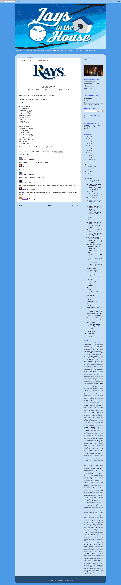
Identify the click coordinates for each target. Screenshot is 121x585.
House (85, 442)
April (88, 178)
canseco (90, 395)
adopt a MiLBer (95, 359)
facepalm (85, 419)
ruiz (89, 520)
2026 (87, 136)
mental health (99, 465)
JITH (85, 448)
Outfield (85, 490)
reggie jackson (99, 510)
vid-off (90, 563)
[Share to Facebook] (60, 152)
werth (93, 566)
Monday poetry (90, 285)
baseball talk (93, 379)
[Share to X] (58, 152)
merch (85, 467)
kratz (101, 452)
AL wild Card (87, 361)
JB (98, 447)
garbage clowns (88, 432)
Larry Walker (86, 455)
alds (95, 361)
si (88, 532)
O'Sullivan (93, 482)
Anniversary (93, 364)
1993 (89, 351)
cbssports (88, 397)
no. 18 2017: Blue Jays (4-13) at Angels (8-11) (93, 213)
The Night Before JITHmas (91, 127)
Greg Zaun (100, 435)
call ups (89, 393)
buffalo (99, 390)
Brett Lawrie (89, 390)
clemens (101, 400)
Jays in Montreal (93, 447)
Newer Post (23, 205)
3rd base (85, 357)
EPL (95, 417)
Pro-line (95, 504)
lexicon (86, 457)
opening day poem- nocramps (92, 125)
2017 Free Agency (95, 351)
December (90, 159)
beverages (93, 381)
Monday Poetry (90, 210)
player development (88, 499)
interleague (92, 445)
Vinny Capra (95, 563)
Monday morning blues (89, 473)
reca (84, 510)
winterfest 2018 (92, 568)
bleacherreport (93, 383)
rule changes (94, 520)
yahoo (91, 572)
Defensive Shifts (99, 410)
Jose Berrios (97, 448)
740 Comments (44, 151)
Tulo (99, 560)
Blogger (70, 580)
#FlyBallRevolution (99, 344)
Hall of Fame (94, 436)
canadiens (86, 395)
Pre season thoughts (97, 502)
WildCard (97, 566)
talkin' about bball (99, 542)
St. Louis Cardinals (93, 537)
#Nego (101, 347)
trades (85, 558)
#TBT (94, 349)
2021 (87, 148)
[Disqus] (49, 178)
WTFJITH (86, 572)
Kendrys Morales (92, 452)
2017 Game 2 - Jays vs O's (94, 311)
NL (89, 480)
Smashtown (94, 534)
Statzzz (86, 541)
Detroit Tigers (95, 412)
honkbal (95, 440)
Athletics (91, 368)
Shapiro (85, 532)
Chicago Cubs (87, 398)
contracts (90, 407)
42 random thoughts (92, 357)
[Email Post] (51, 151)
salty (85, 524)
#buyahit (101, 342)
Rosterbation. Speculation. (93, 519)
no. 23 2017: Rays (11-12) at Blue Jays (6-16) (93, 188)
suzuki (85, 542)
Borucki (92, 388)
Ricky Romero (87, 514)
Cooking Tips (87, 100)
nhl (88, 480)
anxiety (85, 366)
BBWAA (85, 381)
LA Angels (90, 453)
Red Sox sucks (90, 510)
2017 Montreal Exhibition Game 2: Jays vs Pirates (93, 325)
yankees (95, 572)
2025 (87, 139)
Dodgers (98, 414)
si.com (91, 532)
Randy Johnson (99, 507)
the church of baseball (97, 547)
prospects (90, 505)
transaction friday (91, 558)
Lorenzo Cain (86, 458)
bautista (101, 379)
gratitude (94, 435)
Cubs (89, 408)
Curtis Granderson (95, 408)
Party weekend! (90, 220)
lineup (90, 457)
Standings (86, 119)
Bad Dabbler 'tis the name (96, 369)
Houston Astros (98, 442)
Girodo (101, 432)
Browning (95, 390)
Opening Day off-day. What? (94, 317)
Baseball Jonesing (98, 374)
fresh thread (100, 424)
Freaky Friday (90, 191)
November (90, 162)
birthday (101, 381)
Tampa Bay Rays (89, 544)
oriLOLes (100, 489)
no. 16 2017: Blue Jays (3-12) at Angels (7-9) (93, 222)
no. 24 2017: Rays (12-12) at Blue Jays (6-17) (93, 184)
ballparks (85, 371)
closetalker (92, 403)
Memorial (85, 465)
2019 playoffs (92, 356)
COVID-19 (96, 407)
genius (94, 432)
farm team (96, 419)
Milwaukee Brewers (89, 468)
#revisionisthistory (87, 349)
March (89, 329)
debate (88, 410)
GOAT (85, 433)
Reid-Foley (86, 512)
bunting (88, 392)
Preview (91, 504)
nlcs (92, 480)
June (88, 173)
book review (86, 388)
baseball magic (95, 376)
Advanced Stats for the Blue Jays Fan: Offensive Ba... (94, 314)
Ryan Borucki (90, 522)
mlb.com (86, 472)
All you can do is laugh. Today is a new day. (92, 238)
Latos (91, 455)
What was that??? (91, 197)
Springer (99, 535)
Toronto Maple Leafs (97, 555)
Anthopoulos (100, 364)
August (89, 169)
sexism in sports (91, 530)
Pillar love (100, 495)
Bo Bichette (93, 386)
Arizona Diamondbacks (93, 366)
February (89, 331)
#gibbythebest (87, 346)
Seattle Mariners (88, 529)
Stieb (90, 540)
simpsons (95, 532)
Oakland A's (99, 482)
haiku (90, 436)
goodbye (96, 433)
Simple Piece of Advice (92, 262)
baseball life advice (88, 376)
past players (93, 492)
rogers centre (99, 517)
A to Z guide (100, 357)
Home (49, 205)
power (101, 500)
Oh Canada (87, 487)
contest (85, 407)
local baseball (100, 457)
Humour (86, 443)
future (96, 425)
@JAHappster (87, 342)
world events (92, 570)
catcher (94, 395)
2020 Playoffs (99, 356)
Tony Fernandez (99, 551)
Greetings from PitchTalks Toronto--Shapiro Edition (94, 226)
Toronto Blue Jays (93, 553)
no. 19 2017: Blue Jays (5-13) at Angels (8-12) (93, 207)
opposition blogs (88, 489)
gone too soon (90, 433)
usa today (97, 561)
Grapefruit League (88, 435)
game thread (26, 154)
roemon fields (90, 517)
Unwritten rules (91, 561)
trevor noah (100, 558)
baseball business (88, 373)
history (90, 438)
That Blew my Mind (91, 301)
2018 (87, 155)
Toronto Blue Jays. (88, 555)
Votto (91, 565)
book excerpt (99, 386)
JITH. (93, 448)
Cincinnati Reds (88, 400)
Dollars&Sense (88, 415)
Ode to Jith (96, 483)
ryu (94, 522)
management (96, 460)
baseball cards (99, 373)
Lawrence (95, 455)
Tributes (85, 560)
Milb (102, 467)
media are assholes (93, 463)
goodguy (101, 433)
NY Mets (98, 480)
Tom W (91, 551)
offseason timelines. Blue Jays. (95, 485)
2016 (87, 336)
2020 (87, 150)
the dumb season (88, 549)
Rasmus (98, 509)
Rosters (86, 117)
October (89, 164)
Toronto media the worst (89, 556)
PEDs (85, 494)
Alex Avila (98, 361)
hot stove (100, 440)
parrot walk (96, 490)
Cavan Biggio (99, 395)
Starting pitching (96, 539)
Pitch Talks (86, 497)
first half (86, 422)
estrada (98, 417)
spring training (92, 535)
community (99, 405)
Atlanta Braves (98, 368)
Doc (95, 414)
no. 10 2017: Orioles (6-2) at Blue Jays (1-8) (94, 259)
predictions (86, 504)
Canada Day (99, 393)
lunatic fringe (92, 458)
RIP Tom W (87, 60)
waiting (94, 565)
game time (100, 430)
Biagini (97, 381)
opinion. (101, 487)
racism (94, 505)
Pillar (96, 495)
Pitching (91, 497)
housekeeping (90, 442)
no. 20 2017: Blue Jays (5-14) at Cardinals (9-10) (93, 200)
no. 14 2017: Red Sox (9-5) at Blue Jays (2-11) (94, 234)
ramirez (93, 507)
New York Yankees (93, 479)
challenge (94, 397)
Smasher (86, 128)
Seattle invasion (98, 527)
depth (90, 412)
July (88, 171)
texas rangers (88, 548)
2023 (87, 143)
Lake (101, 453)
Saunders (97, 525)
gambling (101, 425)
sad (96, 522)
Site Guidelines (88, 98)
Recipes (86, 102)
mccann (95, 462)
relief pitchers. (92, 512)
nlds (95, 480)
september (96, 529)
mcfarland (100, 462)
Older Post (75, 205)
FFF (98, 420)
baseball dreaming (88, 374)
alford (87, 362)
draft (99, 415)
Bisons (85, 383)
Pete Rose (94, 494)
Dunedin (90, 417)
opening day (94, 487)
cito (96, 400)
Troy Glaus (94, 560)
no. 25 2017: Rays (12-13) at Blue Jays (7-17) (93, 181)
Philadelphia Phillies (89, 495)
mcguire (85, 463)
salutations (88, 524)
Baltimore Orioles (96, 371)
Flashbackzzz (87, 424)
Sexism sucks (99, 530)
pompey (98, 500)
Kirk (98, 452)
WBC (90, 567)
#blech (94, 342)
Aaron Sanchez (87, 359)
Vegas (101, 561)
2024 (87, 141)
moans (101, 472)
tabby (88, 542)
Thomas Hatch (99, 549)
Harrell (99, 436)
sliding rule (86, 534)
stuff (97, 540)
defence (92, 410)
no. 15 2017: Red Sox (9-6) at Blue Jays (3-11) (94, 230)
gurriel (88, 436)
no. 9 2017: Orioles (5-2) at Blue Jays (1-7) (94, 265)
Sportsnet (86, 535)
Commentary (92, 405)
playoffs (86, 500)
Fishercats (90, 422)
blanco (88, 383)
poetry (94, 500)
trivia (89, 560)
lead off (99, 455)
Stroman (94, 541)
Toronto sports (98, 556)
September (90, 166)
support (101, 540)
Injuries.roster (86, 445)
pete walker (100, 494)
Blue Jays (99, 383)
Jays (87, 447)
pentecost (89, 494)
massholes (90, 462)
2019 (87, 153)
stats (101, 539)
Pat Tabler (100, 492)
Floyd (92, 424)
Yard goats (88, 573)
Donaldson (94, 415)
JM (84, 130)
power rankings (88, 502)
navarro (94, 477)
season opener (90, 527)
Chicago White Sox (97, 398)
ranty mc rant (93, 509)
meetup (101, 463)
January (89, 333)
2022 (87, 146)
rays (102, 509)
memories (91, 465)
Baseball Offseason (93, 378)
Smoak (101, 534)
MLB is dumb (99, 470)
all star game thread (94, 363)
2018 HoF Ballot (94, 354)
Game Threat (93, 430)
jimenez (101, 447)
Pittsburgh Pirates (98, 497)
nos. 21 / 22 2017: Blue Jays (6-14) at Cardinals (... (94, 194)
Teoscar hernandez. (98, 546)
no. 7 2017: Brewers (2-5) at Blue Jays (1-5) (94, 278)
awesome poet (87, 369)
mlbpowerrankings (93, 472)
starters (90, 539)
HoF (97, 438)
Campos (93, 393)
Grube (85, 436)
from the (86, 425)
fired (102, 420)
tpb (102, 556)
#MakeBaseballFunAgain (90, 347)
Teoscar (91, 546)
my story (92, 475)
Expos (101, 417)
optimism (95, 489)
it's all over (98, 445)
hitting (94, 438)
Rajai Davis (88, 507)
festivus (95, 420)
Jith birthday (89, 448)
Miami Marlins (91, 467)
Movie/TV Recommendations (92, 104)
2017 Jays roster (94, 353)
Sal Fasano (100, 522)
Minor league (90, 470)
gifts (98, 432)
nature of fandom (88, 477)
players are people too (97, 499)
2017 (87, 157)
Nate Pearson (99, 475)
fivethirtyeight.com (98, 422)
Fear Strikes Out (89, 420)
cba (84, 397)
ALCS (91, 361)
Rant (89, 509)
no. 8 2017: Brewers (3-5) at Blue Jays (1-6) (94, 271)
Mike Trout (97, 467)
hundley (101, 443)
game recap (89, 428)
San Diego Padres (95, 524)
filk (99, 420)
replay (96, 512)
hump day (93, 443)
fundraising (91, 425)
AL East (100, 359)
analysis (88, 364)
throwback (86, 551)
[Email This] (55, 152)
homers (91, 440)
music (87, 475)
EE (93, 417)
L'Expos (85, 453)
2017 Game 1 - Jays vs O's (94, 319)
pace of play (90, 490)
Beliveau (89, 381)
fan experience (91, 419)
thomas (93, 549)
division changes (90, 414)
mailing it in (89, 460)
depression (86, 412)
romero (85, 519)
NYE (89, 482)
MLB (95, 470)
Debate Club (89, 203)
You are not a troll (91, 268)
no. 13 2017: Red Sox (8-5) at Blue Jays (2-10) (94, 241)
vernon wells (86, 563)
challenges (100, 397)
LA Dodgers (96, 453)
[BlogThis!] (56, 152)
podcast (90, 500)
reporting (100, 512)
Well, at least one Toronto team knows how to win (93, 245)
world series (99, 570)
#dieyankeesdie (87, 344)
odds (91, 483)
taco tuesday (92, 542)
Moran (97, 473)
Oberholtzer (86, 483)
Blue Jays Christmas (88, 385)
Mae (97, 458)
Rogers (94, 517)
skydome (100, 532)
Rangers (85, 509)
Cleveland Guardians (90, 402)
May (88, 176)
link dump (94, 457)
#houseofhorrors (99, 346)
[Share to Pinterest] (62, 152)
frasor (94, 424)
